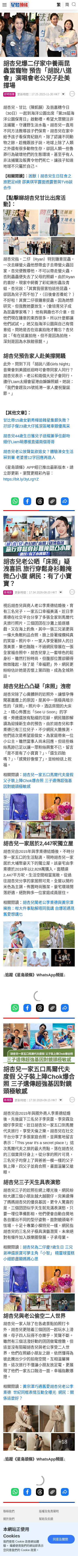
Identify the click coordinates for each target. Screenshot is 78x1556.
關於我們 (9, 1518)
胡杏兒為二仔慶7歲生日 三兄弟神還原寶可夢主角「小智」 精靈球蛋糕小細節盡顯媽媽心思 (39, 1253)
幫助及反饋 (46, 1518)
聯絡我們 (9, 1511)
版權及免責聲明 (49, 1511)
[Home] (19, 4)
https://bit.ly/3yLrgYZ (21, 479)
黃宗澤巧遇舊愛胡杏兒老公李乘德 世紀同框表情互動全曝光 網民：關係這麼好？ (38, 1392)
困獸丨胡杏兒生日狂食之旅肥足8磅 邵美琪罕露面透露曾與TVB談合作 (38, 182)
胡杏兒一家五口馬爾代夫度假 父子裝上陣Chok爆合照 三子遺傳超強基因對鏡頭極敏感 (38, 781)
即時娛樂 (9, 94)
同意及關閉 (60, 1539)
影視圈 (8, 592)
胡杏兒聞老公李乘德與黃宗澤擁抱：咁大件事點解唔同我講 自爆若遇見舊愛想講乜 (39, 908)
